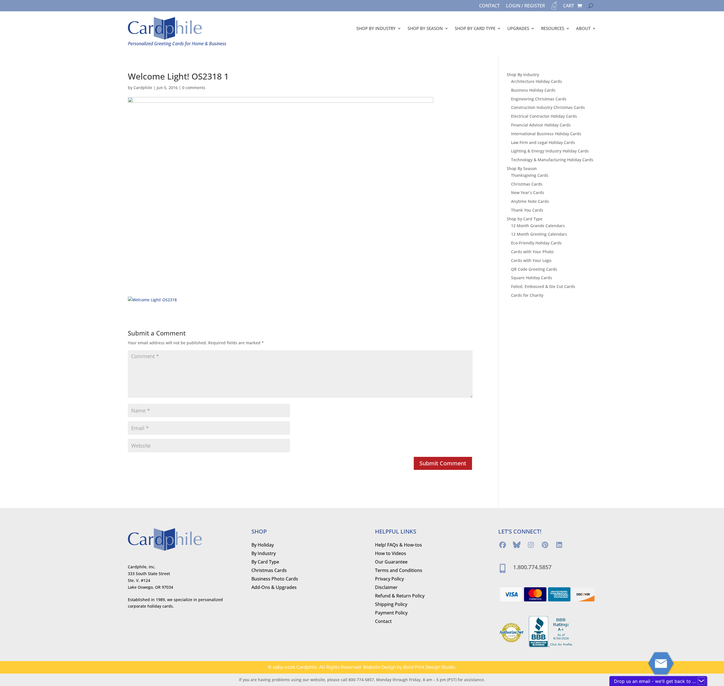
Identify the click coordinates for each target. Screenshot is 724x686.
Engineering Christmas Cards (538, 99)
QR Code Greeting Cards (534, 269)
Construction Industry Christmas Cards (548, 107)
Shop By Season (425, 28)
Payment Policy (391, 613)
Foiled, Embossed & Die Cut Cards (543, 286)
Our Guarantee (391, 562)
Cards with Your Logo (531, 260)
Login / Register (525, 6)
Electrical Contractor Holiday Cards (544, 116)
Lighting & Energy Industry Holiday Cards (550, 151)
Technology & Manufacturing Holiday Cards (552, 159)
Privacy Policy (389, 579)
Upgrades (518, 28)
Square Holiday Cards (531, 277)
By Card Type (265, 562)
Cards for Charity (527, 295)
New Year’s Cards (527, 192)
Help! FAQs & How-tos (398, 545)
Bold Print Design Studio (429, 667)
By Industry (263, 553)
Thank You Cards (527, 210)
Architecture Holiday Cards (536, 81)
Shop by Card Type (475, 28)
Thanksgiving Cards (529, 175)
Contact (489, 6)
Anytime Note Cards (530, 201)
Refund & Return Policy (400, 596)
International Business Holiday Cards (546, 133)
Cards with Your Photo (532, 251)
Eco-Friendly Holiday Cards (536, 243)
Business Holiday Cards (533, 90)
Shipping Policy (391, 604)
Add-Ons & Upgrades (274, 587)
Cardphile (142, 87)
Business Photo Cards (274, 579)
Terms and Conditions (398, 570)
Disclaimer (386, 587)
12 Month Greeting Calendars (539, 234)
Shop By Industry (376, 28)
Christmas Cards (526, 184)
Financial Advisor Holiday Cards (541, 125)
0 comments (193, 87)
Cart (568, 6)
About (583, 28)
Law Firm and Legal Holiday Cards (543, 142)
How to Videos (390, 553)
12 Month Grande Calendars (538, 225)
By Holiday (262, 545)
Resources (552, 28)
